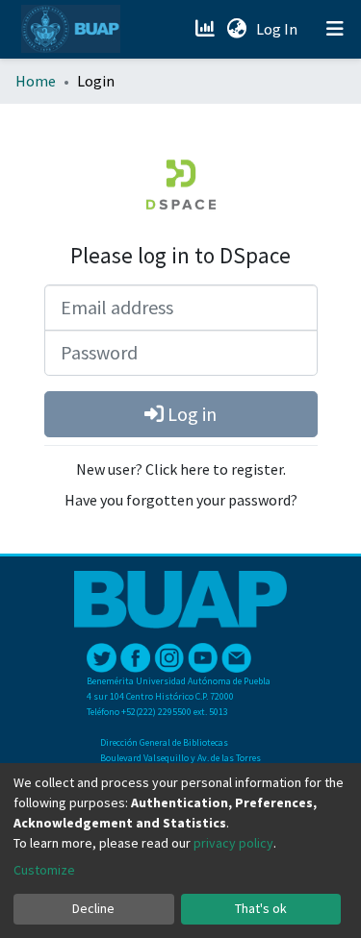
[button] (236, 28)
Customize (44, 869)
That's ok (261, 908)
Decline (93, 908)
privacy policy (233, 843)
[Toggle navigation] (335, 29)
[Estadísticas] (206, 28)
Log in (190, 414)
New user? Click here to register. (181, 469)
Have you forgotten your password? (180, 499)
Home (35, 80)
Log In (278, 28)
